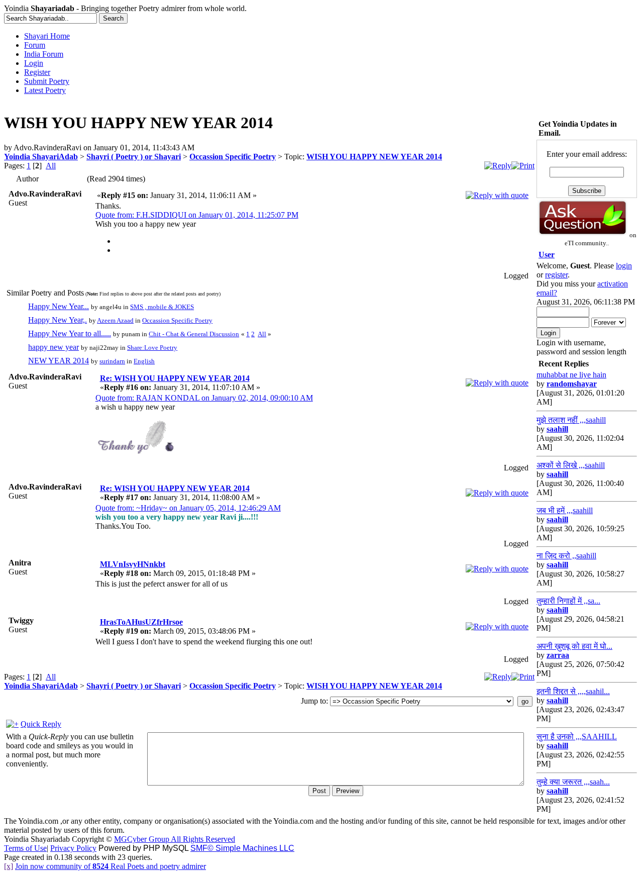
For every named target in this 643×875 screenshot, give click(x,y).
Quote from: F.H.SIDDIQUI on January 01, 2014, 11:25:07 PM (196, 215)
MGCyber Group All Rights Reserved (174, 839)
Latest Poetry (45, 90)
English (144, 361)
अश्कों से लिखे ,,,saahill (571, 465)
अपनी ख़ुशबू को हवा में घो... (574, 646)
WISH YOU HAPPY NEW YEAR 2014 (374, 156)
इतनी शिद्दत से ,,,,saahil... (573, 691)
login (624, 265)
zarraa (558, 655)
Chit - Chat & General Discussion (194, 334)
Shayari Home (47, 36)
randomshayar (572, 383)
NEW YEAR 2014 (58, 360)
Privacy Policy (73, 848)
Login (33, 63)
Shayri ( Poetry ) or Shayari (133, 156)
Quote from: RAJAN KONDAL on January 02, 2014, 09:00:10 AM (204, 398)
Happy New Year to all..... (69, 333)
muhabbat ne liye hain (571, 374)
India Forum (43, 54)
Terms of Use (25, 848)
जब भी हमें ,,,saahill (565, 510)
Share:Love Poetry (152, 347)
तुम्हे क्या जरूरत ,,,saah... (573, 781)
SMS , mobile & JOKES (162, 307)
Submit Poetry (46, 81)
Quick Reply (41, 724)
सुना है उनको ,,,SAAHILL (577, 736)
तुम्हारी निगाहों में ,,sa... (568, 601)
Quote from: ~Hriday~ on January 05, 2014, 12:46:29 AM (188, 508)
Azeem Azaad (115, 320)
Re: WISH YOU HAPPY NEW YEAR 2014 (175, 378)
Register (37, 72)
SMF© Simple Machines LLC (242, 848)
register (556, 274)
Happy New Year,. (57, 320)
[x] (8, 866)
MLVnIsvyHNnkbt (132, 564)
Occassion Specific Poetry (232, 156)
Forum (34, 45)
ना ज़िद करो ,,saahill (566, 555)
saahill (557, 429)
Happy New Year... (58, 306)
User (547, 254)
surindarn (112, 361)
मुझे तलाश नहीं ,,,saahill (571, 420)
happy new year (53, 347)
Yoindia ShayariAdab (41, 156)
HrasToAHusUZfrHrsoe (141, 622)
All (51, 165)
